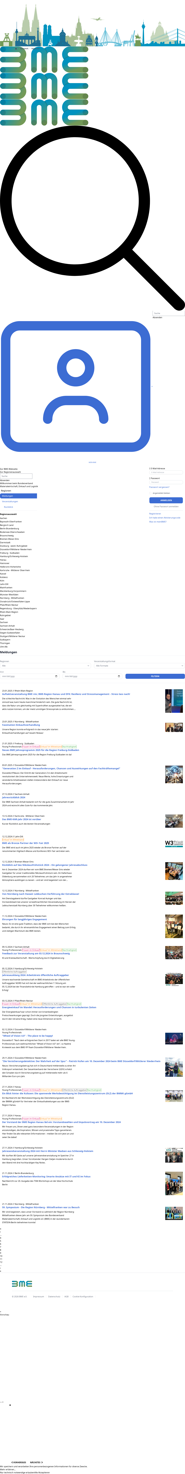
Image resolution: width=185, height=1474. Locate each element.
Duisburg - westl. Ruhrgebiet (13, 545)
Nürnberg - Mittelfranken (12, 598)
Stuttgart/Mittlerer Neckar (12, 636)
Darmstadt (5, 542)
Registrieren (155, 513)
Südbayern (5, 639)
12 (1, 1262)
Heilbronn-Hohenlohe (10, 566)
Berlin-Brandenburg (9, 528)
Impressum (38, 1296)
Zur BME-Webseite (8, 469)
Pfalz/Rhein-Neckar (9, 605)
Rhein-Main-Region (9, 612)
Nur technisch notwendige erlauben (17, 1472)
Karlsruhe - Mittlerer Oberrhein (15, 570)
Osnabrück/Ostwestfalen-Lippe (15, 601)
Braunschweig (7, 535)
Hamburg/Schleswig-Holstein (14, 556)
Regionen (35, 48)
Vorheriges (19, 1462)
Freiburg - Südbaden (10, 553)
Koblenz (4, 577)
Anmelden (166, 500)
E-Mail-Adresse (157, 468)
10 (1, 1256)
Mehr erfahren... (8, 1469)
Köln (2, 580)
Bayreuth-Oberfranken (11, 521)
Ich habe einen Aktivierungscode (164, 517)
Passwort (154, 478)
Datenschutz (54, 1296)
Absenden (5, 480)
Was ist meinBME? (157, 521)
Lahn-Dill (4, 584)
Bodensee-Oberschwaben (12, 532)
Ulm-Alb (4, 646)
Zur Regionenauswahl (10, 472)
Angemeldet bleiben (161, 493)
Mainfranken (6, 587)
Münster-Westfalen (9, 594)
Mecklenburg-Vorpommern (13, 591)
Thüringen (5, 643)
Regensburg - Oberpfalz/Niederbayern (18, 608)
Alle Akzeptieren (42, 1472)
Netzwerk (24, 48)
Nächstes (35, 1462)
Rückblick (8, 507)
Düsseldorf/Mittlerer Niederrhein (16, 549)
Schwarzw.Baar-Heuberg (12, 629)
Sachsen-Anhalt (7, 625)
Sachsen (4, 622)
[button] (92, 218)
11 (1, 1259)
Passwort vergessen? (159, 487)
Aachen (3, 518)
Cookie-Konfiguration (83, 1296)
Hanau (3, 559)
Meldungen (7, 496)
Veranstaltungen (10, 501)
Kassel (3, 573)
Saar (2, 618)
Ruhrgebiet (5, 615)
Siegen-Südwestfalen (10, 632)
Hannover (4, 563)
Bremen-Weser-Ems (9, 539)
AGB (66, 1296)
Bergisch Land (6, 525)
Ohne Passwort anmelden (166, 506)
